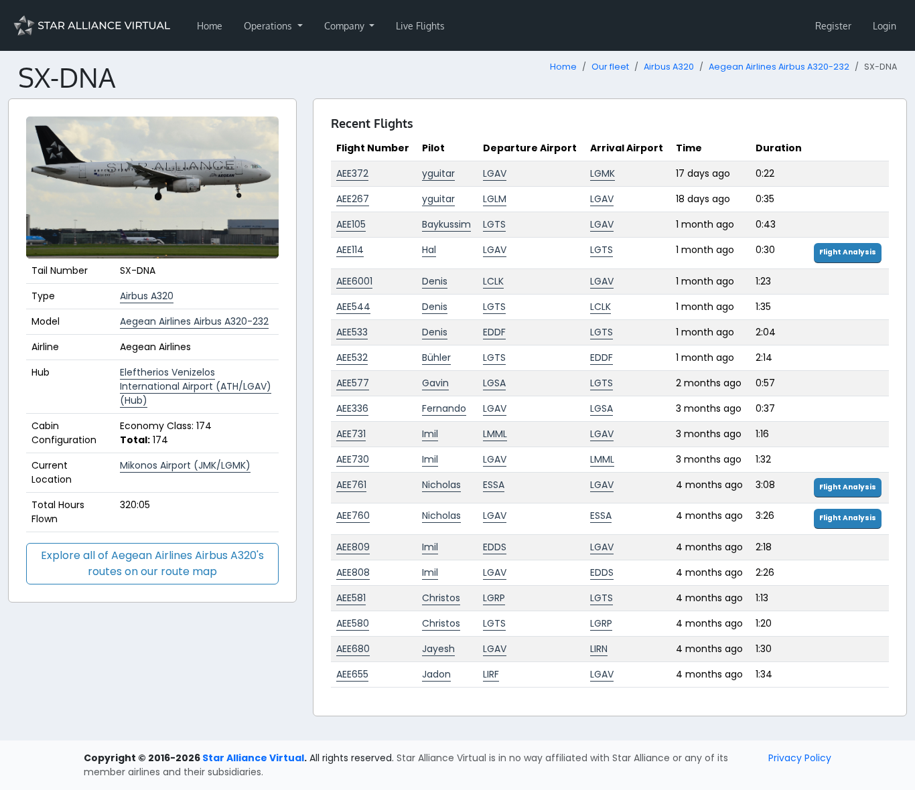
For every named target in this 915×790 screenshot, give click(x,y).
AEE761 (351, 484)
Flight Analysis (847, 252)
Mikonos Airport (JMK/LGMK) (185, 465)
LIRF (491, 674)
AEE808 (353, 572)
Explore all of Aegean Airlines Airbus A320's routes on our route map (152, 563)
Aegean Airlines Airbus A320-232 (779, 66)
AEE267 (352, 199)
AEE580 (352, 623)
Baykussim (446, 224)
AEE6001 (354, 281)
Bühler (436, 357)
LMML (495, 434)
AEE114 (350, 249)
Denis (434, 281)
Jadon (436, 674)
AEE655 (352, 674)
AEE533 (352, 332)
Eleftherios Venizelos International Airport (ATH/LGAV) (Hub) (195, 386)
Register (833, 25)
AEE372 (352, 173)
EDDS (494, 547)
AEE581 (351, 598)
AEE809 (353, 547)
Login (884, 25)
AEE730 (352, 459)
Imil (430, 434)
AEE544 (353, 306)
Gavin (435, 383)
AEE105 (351, 224)
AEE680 (353, 648)
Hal (429, 249)
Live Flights (420, 25)
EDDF (494, 332)
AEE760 (353, 515)
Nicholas (441, 484)
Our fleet (610, 66)
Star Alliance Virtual (253, 758)
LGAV (494, 173)
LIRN (599, 648)
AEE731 (351, 434)
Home (209, 25)
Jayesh (438, 648)
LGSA (494, 383)
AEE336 (352, 408)
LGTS (494, 224)
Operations (269, 25)
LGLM (494, 199)
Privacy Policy (799, 758)
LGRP (494, 598)
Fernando (444, 408)
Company (345, 25)
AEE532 (352, 357)
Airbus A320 (669, 66)
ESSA (493, 484)
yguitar (438, 173)
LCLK (493, 281)
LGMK (602, 173)
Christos (441, 598)
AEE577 (352, 383)
